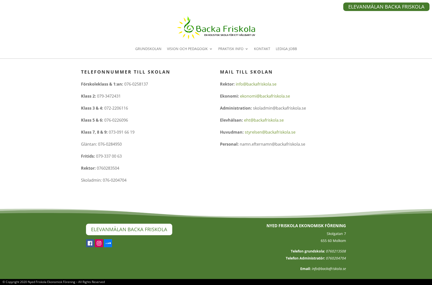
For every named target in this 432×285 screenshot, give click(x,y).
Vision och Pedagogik (187, 48)
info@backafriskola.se (256, 84)
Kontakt (262, 48)
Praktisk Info (231, 48)
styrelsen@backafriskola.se (270, 132)
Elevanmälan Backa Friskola (129, 229)
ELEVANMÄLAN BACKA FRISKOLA (386, 6)
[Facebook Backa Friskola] (90, 245)
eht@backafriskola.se (264, 120)
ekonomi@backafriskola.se (265, 96)
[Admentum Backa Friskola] (108, 245)
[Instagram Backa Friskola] (99, 245)
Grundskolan (148, 48)
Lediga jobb (286, 48)
